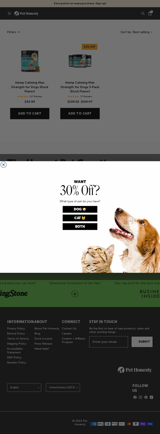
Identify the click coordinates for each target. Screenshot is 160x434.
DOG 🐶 (80, 209)
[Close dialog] (3, 165)
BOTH (80, 227)
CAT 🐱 (79, 218)
